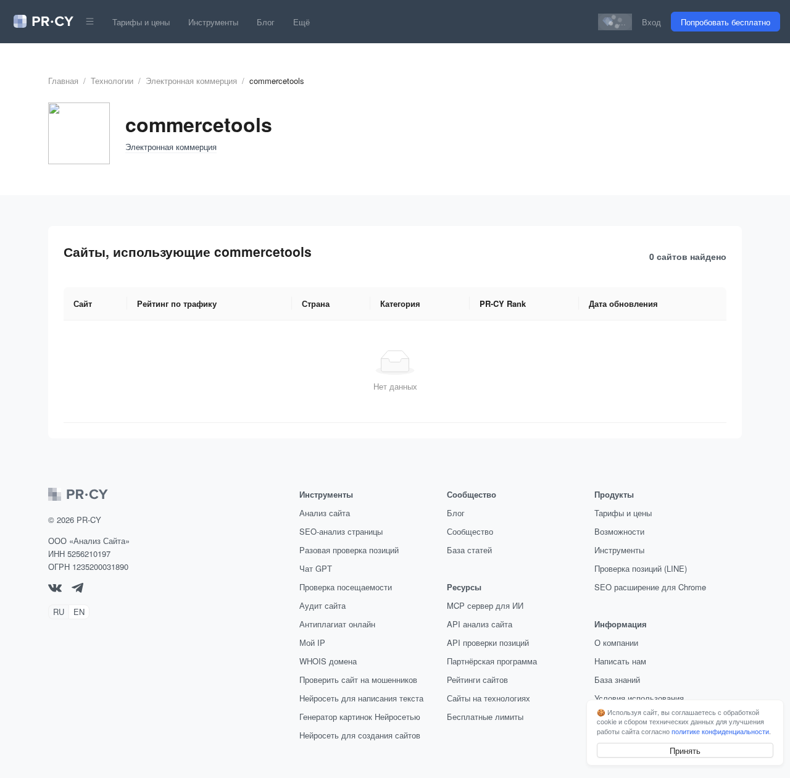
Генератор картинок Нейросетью (359, 716)
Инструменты (213, 22)
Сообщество (470, 531)
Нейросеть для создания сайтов (359, 735)
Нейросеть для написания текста (361, 698)
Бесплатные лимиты (485, 716)
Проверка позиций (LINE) (640, 568)
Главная (63, 80)
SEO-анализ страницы (341, 531)
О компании (616, 642)
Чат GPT (315, 568)
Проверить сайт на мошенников (358, 679)
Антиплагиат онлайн (337, 624)
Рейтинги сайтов (477, 679)
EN (79, 611)
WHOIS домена (328, 661)
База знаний (617, 679)
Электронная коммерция (191, 80)
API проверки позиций (488, 642)
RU (58, 611)
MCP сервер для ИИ (485, 605)
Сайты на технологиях (488, 698)
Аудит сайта (322, 605)
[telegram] (77, 589)
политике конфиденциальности (720, 731)
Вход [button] (651, 22)
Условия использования (639, 698)
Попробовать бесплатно (725, 22)
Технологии (112, 80)
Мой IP (312, 642)
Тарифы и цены (141, 22)
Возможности (619, 531)
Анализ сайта (324, 513)
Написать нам (620, 661)
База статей (469, 550)
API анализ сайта (479, 624)
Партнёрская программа (492, 661)
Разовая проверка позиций (349, 550)
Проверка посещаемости (345, 587)
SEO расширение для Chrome (650, 587)
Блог (266, 22)
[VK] (55, 589)
